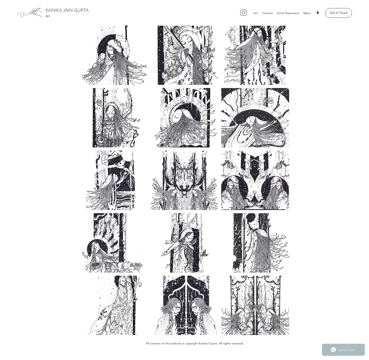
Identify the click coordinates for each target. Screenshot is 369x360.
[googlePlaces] (318, 13)
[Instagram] (243, 12)
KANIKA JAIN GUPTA (67, 10)
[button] (113, 55)
